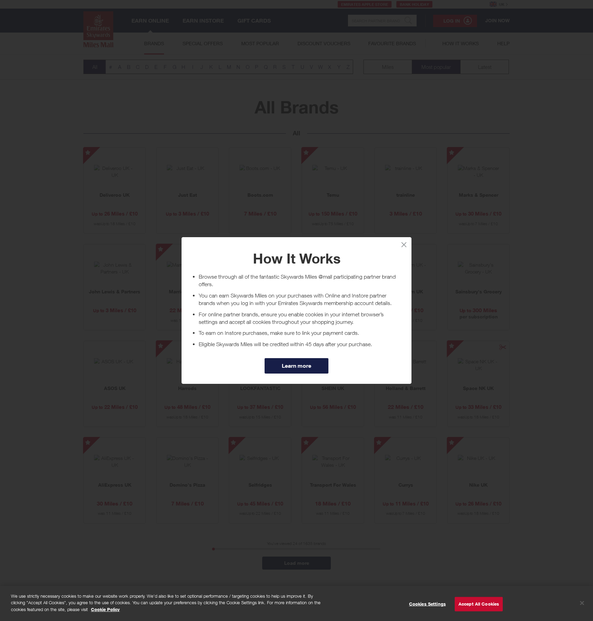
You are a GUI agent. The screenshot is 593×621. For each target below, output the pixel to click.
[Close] (582, 603)
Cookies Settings (427, 604)
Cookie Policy (105, 609)
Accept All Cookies (478, 604)
